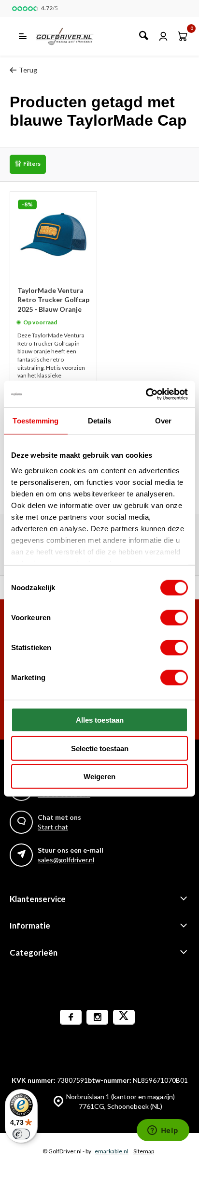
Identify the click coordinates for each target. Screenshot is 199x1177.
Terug (28, 70)
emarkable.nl (111, 1151)
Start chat (53, 827)
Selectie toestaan (99, 748)
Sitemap (143, 1151)
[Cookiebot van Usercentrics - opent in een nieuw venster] (145, 394)
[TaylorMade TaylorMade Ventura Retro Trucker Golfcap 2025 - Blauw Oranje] (53, 235)
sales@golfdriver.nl (66, 860)
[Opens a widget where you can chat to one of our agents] (162, 1131)
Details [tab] (100, 421)
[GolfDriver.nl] (75, 36)
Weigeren (99, 776)
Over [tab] (163, 421)
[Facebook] (71, 1017)
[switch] (174, 617)
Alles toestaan (100, 720)
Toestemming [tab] (35, 421)
